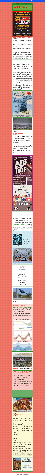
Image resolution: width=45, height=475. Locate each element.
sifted (15, 438)
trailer (16, 142)
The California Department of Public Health (18, 307)
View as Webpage (27, 3)
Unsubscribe (18, 474)
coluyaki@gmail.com (29, 464)
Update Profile (21, 474)
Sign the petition (23, 230)
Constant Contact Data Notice (25, 474)
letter (14, 89)
